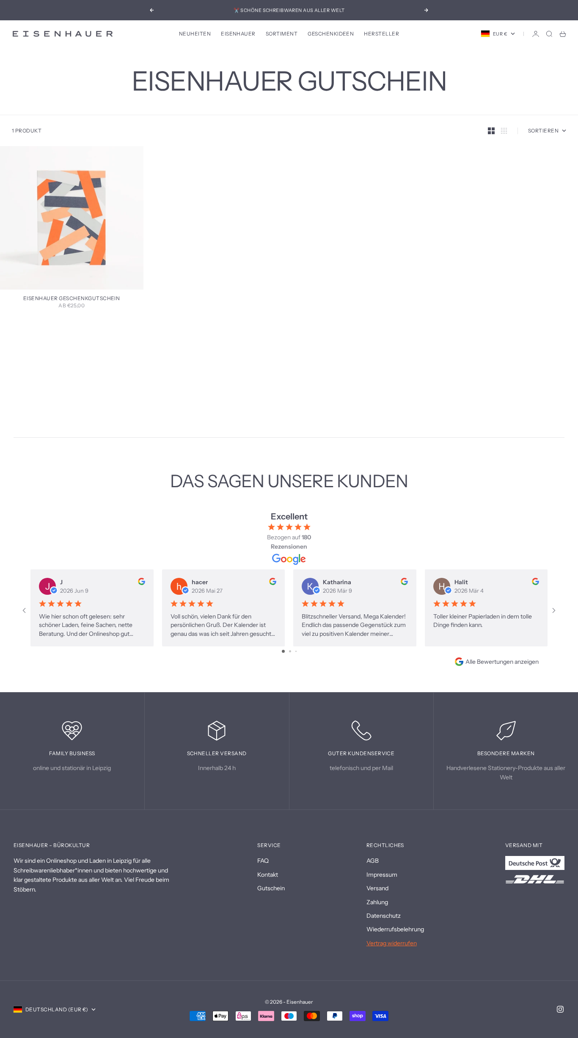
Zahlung (377, 902)
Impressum (381, 874)
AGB (372, 860)
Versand (377, 888)
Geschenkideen (331, 33)
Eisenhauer (238, 33)
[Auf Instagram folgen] (560, 1009)
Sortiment (281, 33)
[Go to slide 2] (290, 651)
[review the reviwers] (141, 581)
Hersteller (381, 33)
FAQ (263, 860)
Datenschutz (383, 915)
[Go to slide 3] (296, 651)
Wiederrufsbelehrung (395, 929)
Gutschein (271, 888)
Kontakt (267, 874)
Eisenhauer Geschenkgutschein (71, 298)
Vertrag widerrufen (391, 943)
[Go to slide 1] (283, 651)
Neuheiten (195, 33)
